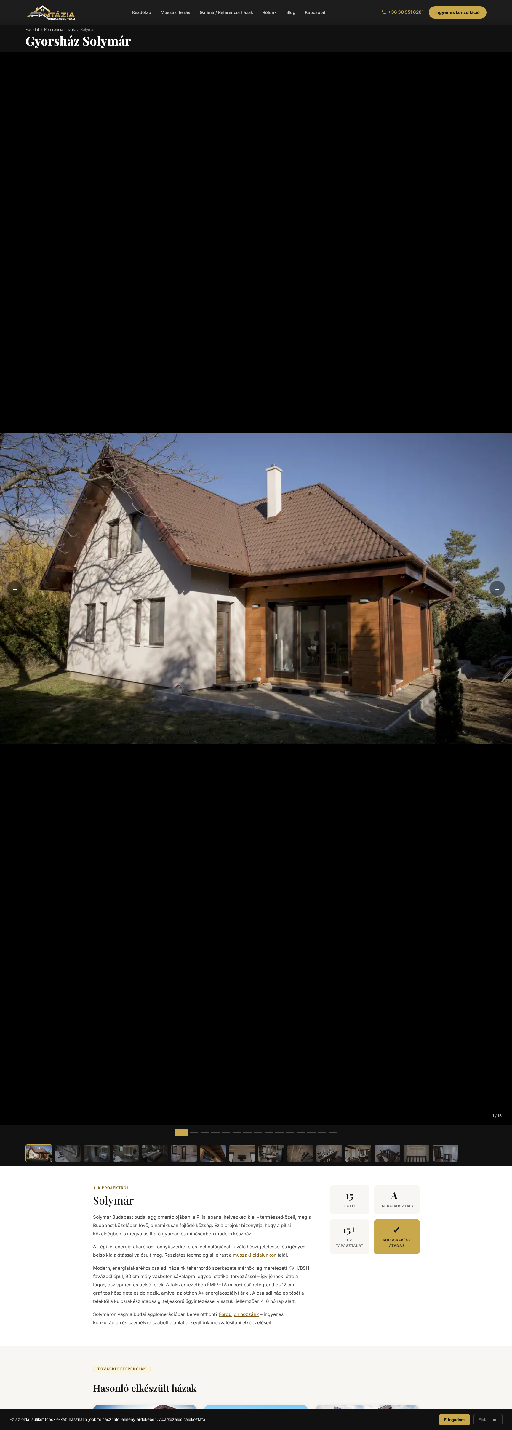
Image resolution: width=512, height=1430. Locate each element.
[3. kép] (205, 1132)
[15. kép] (333, 1132)
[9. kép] (269, 1132)
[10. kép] (279, 1132)
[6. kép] (237, 1132)
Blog (290, 12)
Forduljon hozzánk (239, 1314)
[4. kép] (215, 1132)
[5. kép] (226, 1132)
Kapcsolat (315, 12)
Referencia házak (59, 29)
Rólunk (270, 12)
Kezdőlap (141, 12)
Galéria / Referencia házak (226, 12)
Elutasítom (488, 1419)
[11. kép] (290, 1132)
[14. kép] (322, 1132)
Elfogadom (454, 1419)
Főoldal (32, 29)
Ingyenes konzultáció (457, 12)
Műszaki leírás (175, 12)
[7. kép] (247, 1132)
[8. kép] (258, 1132)
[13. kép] (311, 1132)
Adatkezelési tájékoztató (182, 1419)
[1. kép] (181, 1132)
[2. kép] (194, 1132)
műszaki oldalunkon (254, 1255)
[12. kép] (301, 1132)
